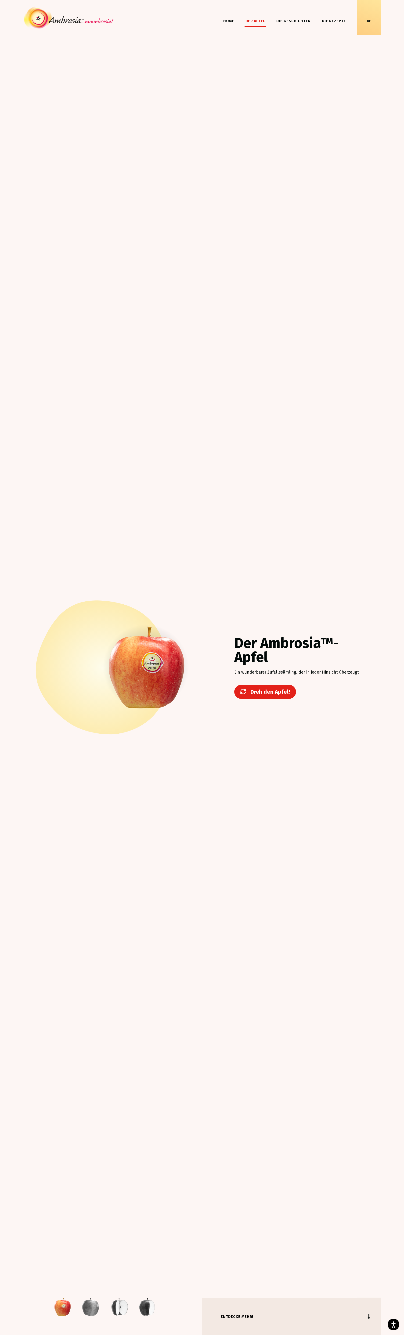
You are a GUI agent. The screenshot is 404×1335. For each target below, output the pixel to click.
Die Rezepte (334, 21)
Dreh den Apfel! (269, 692)
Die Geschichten (293, 21)
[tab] (62, 1307)
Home (228, 21)
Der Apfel (255, 21)
